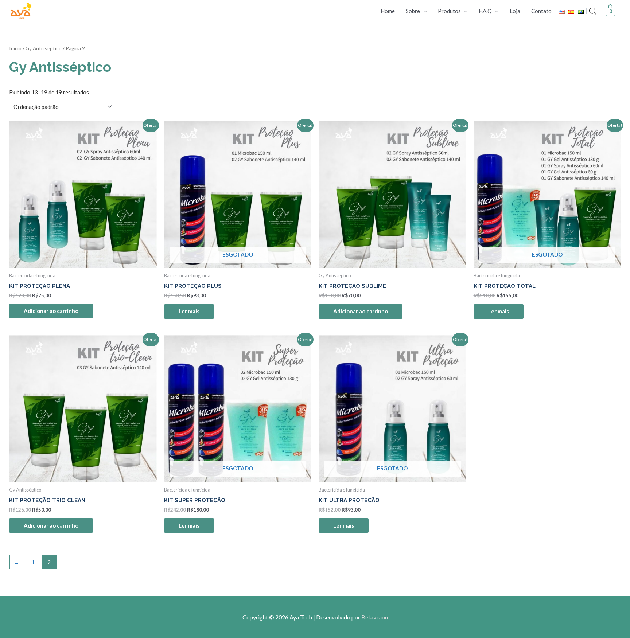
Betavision (374, 617)
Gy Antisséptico (44, 48)
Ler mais (189, 311)
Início (15, 48)
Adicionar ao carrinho (51, 311)
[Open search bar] (592, 11)
